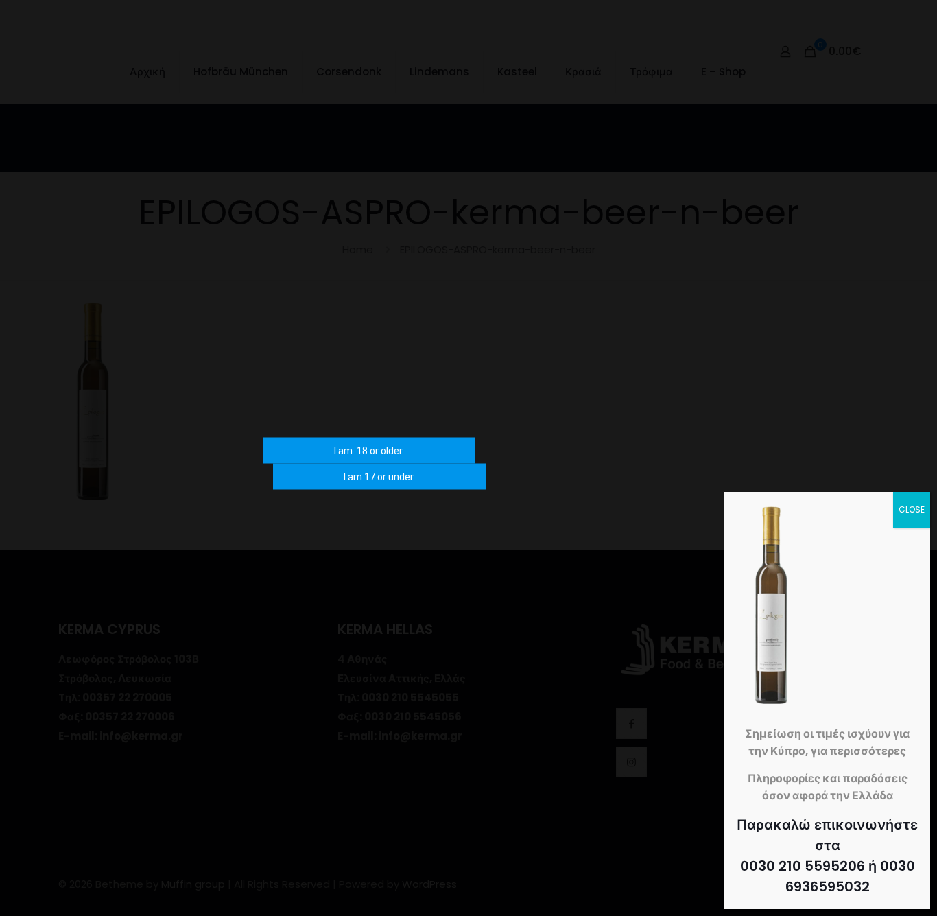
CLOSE (912, 509)
